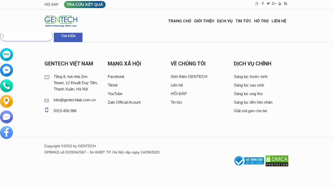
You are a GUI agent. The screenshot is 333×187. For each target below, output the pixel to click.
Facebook (116, 76)
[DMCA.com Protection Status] (277, 160)
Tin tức (176, 102)
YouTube (115, 93)
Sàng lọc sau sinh (249, 85)
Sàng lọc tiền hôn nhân (253, 102)
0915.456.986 (65, 111)
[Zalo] (6, 54)
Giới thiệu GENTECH (189, 76)
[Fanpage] (6, 132)
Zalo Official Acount (124, 102)
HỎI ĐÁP (179, 93)
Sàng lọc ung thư (248, 93)
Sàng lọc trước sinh (250, 76)
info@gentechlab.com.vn (75, 100)
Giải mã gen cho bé (250, 111)
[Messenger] (6, 70)
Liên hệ (177, 85)
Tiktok (113, 85)
